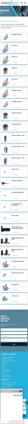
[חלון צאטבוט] (11, 405)
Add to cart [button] (15, 39)
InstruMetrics (3, 21)
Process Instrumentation (10, 21)
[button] (22, 3)
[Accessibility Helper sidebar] (26, 403)
